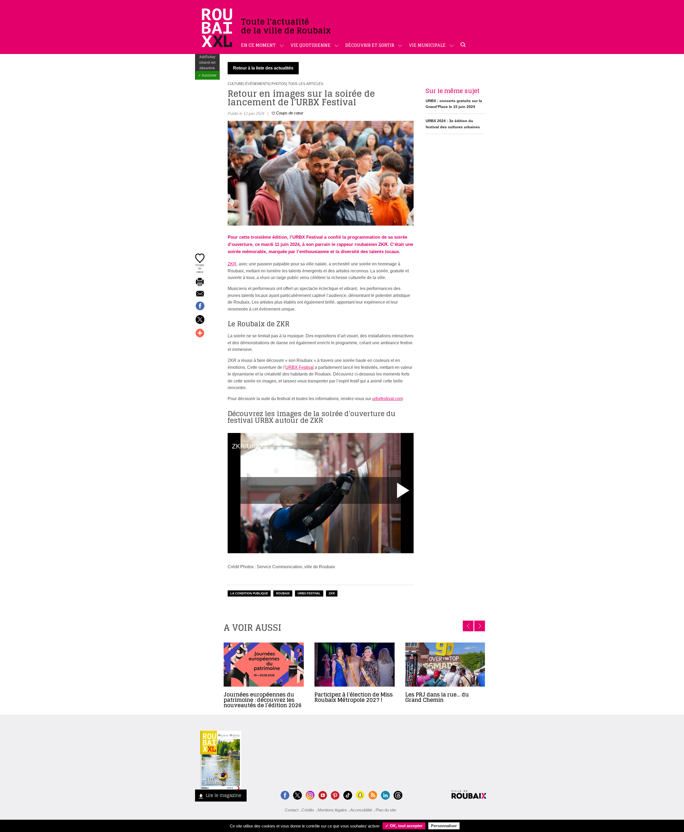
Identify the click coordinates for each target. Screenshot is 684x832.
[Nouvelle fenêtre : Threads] (398, 795)
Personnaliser (444, 825)
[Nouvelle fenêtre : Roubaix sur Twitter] (297, 795)
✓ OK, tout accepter (404, 825)
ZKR (232, 264)
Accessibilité (361, 810)
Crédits (308, 810)
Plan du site (386, 810)
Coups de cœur (200, 268)
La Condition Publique (249, 593)
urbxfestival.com (387, 398)
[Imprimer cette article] (200, 282)
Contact (291, 810)
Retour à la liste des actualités (263, 68)
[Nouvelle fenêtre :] (322, 795)
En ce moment (258, 45)
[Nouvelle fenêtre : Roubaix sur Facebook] (285, 795)
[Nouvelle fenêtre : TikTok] (347, 795)
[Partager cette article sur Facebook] (200, 306)
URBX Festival (299, 367)
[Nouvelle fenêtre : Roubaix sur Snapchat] (360, 795)
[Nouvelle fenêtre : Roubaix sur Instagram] (310, 795)
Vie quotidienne (310, 45)
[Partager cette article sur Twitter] (200, 320)
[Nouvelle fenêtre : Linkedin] (385, 795)
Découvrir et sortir (369, 45)
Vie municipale (427, 45)
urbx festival (309, 593)
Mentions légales (332, 810)
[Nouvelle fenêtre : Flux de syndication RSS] (372, 795)
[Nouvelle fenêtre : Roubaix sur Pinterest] (335, 795)
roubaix (283, 593)
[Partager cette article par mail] (200, 294)
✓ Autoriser (207, 75)
